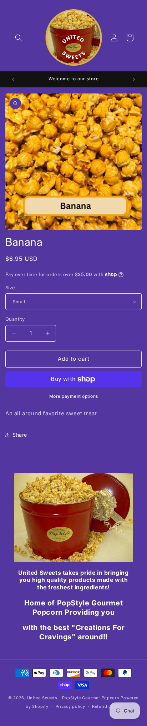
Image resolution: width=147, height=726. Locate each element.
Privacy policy (70, 706)
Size (10, 287)
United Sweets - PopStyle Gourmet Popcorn (73, 697)
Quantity (15, 319)
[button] (18, 38)
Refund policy (106, 706)
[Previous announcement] (13, 79)
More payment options (73, 396)
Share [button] (19, 435)
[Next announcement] (134, 79)
